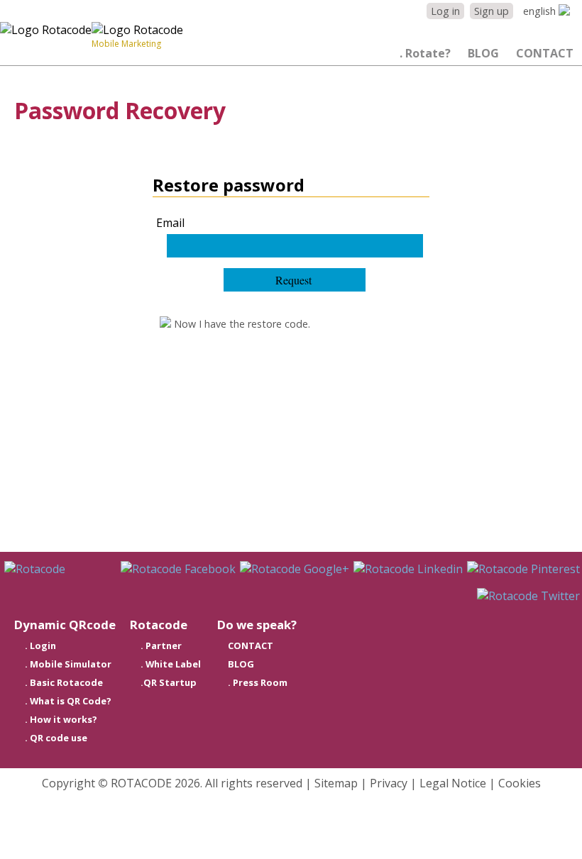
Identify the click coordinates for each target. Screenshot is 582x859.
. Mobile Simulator (68, 664)
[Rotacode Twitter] (528, 596)
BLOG (483, 53)
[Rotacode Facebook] (178, 569)
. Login (40, 645)
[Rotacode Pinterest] (523, 569)
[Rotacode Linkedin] (408, 569)
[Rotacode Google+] (294, 569)
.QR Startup (169, 682)
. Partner (161, 645)
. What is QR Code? (68, 700)
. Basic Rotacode (64, 682)
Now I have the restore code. (240, 324)
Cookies (519, 783)
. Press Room (257, 682)
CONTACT (544, 53)
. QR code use (56, 737)
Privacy (388, 783)
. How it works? (61, 719)
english (541, 11)
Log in (445, 11)
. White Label (171, 664)
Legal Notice (452, 783)
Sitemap (336, 783)
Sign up (491, 11)
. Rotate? (425, 53)
